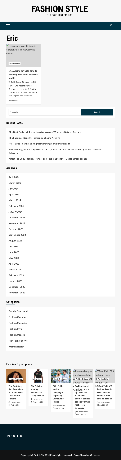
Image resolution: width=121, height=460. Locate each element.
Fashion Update (17, 334)
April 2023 (14, 263)
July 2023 (13, 246)
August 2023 (15, 240)
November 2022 (17, 292)
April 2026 (14, 177)
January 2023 (15, 281)
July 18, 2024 (59, 408)
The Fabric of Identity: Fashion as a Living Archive (34, 138)
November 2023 (17, 223)
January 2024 (15, 211)
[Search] (111, 25)
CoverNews (80, 455)
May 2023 (14, 258)
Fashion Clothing (17, 317)
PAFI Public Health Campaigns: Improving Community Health (39, 143)
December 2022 (17, 286)
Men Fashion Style (18, 340)
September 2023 (17, 234)
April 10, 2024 (103, 405)
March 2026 (15, 183)
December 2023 (17, 217)
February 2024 (16, 206)
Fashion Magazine (18, 323)
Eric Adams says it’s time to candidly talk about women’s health (23, 74)
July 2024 (13, 188)
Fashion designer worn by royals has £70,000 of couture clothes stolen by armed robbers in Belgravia (55, 151)
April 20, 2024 (81, 414)
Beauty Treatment (18, 311)
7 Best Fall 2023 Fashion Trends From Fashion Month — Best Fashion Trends (48, 158)
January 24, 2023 (30, 82)
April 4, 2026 (15, 405)
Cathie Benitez (16, 82)
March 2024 (15, 200)
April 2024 (14, 194)
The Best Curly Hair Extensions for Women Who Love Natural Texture (45, 132)
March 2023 (15, 269)
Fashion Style (60, 9)
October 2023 (16, 229)
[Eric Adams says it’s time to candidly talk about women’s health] (23, 55)
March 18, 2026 (38, 402)
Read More (13, 100)
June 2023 (14, 252)
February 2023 (16, 275)
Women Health (14, 64)
